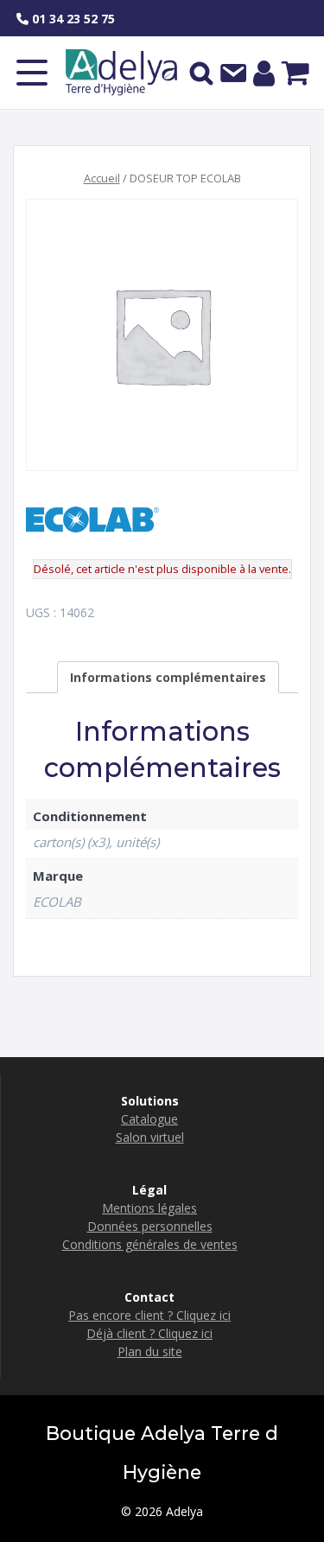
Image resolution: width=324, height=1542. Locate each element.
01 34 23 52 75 (72, 18)
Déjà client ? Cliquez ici (149, 1333)
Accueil (102, 178)
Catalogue (149, 1119)
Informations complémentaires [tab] (168, 677)
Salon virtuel (150, 1137)
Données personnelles (150, 1226)
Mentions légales (149, 1208)
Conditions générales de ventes (150, 1244)
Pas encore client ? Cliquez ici (149, 1315)
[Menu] (32, 73)
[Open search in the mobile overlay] (201, 73)
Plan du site (150, 1351)
